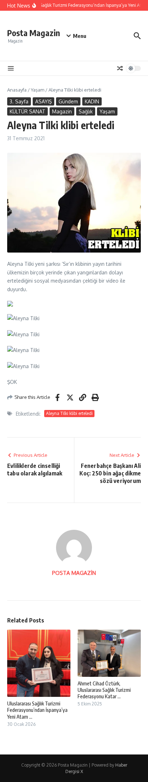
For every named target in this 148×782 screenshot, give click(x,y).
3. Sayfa (19, 101)
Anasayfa (17, 90)
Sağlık (86, 111)
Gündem (68, 101)
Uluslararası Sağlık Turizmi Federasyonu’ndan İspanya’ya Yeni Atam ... (37, 709)
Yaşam (37, 90)
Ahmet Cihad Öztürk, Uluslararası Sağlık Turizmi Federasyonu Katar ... (104, 689)
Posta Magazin (33, 33)
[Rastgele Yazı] (120, 68)
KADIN (92, 101)
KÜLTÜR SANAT (27, 111)
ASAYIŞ (43, 101)
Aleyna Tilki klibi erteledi (69, 413)
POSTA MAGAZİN (74, 573)
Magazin (62, 111)
